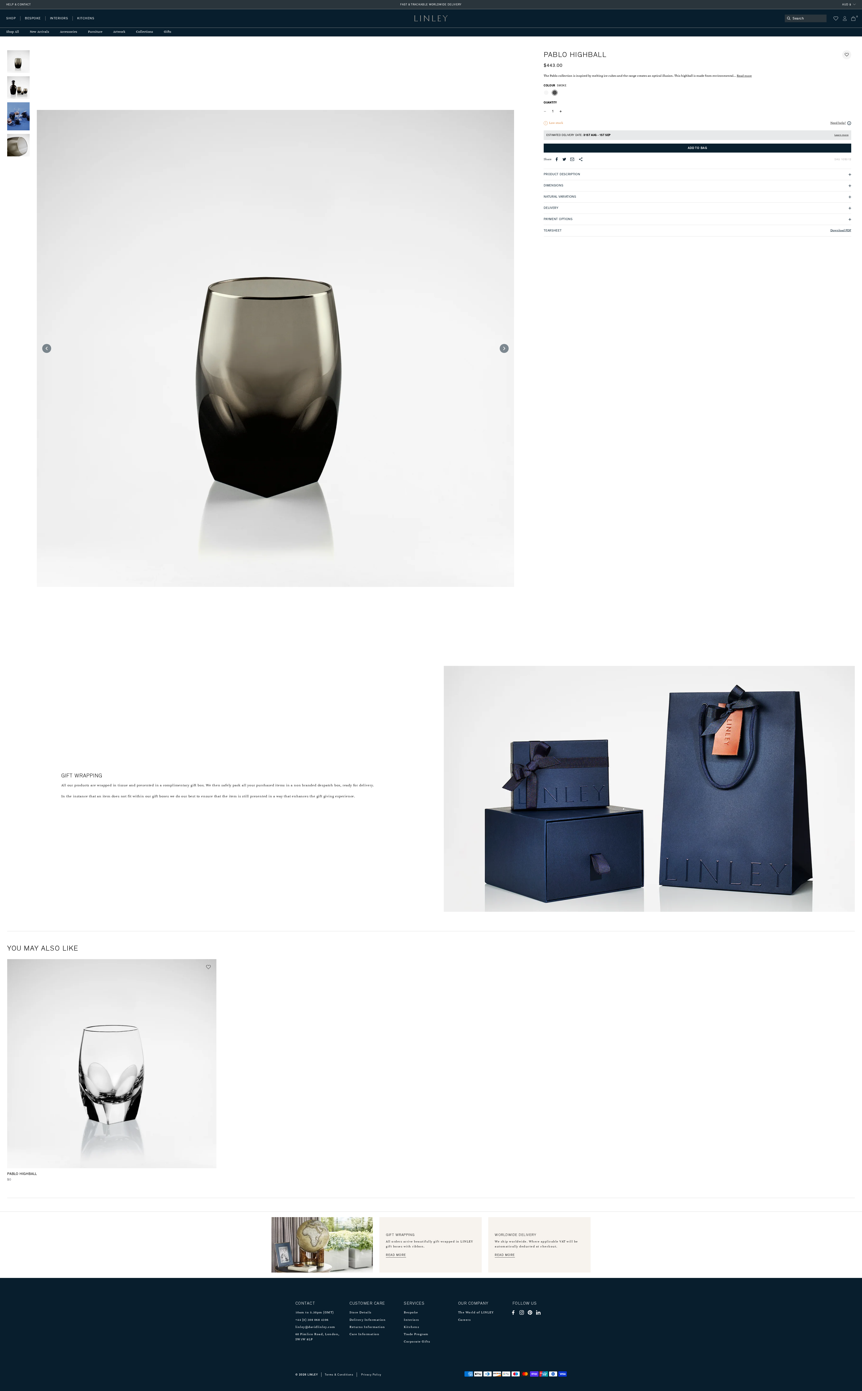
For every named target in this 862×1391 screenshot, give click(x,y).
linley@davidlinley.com (315, 1327)
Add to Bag (697, 148)
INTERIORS (59, 18)
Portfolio (82, 22)
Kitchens (411, 1327)
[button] (846, 54)
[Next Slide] (504, 348)
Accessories (68, 32)
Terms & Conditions (339, 1374)
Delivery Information (368, 1320)
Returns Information (367, 1327)
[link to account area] (844, 18)
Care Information (364, 1334)
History (59, 22)
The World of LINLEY (476, 1312)
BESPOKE (33, 18)
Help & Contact (18, 4)
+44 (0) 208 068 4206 (312, 1320)
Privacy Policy (371, 1374)
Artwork (119, 32)
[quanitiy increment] (560, 111)
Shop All (12, 32)
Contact (106, 22)
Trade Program (416, 1334)
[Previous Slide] (46, 348)
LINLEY (313, 1374)
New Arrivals (39, 32)
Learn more (841, 135)
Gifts (167, 32)
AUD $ (846, 4)
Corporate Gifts (417, 1341)
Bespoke (411, 1312)
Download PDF (840, 230)
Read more (744, 76)
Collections (144, 32)
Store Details (361, 1312)
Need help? (838, 123)
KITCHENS (85, 18)
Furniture (95, 32)
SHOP (11, 18)
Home (10, 22)
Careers (464, 1320)
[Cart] (853, 18)
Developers (34, 22)
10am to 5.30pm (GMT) (314, 1312)
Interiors (411, 1320)
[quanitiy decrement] (546, 111)
